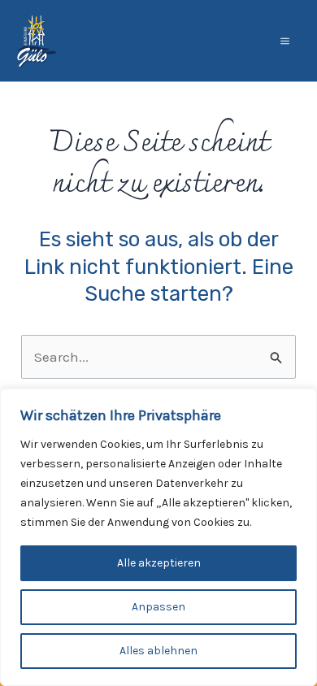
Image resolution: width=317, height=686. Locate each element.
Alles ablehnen (158, 651)
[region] (158, 537)
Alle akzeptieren (159, 563)
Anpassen (158, 607)
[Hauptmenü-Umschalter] (286, 41)
